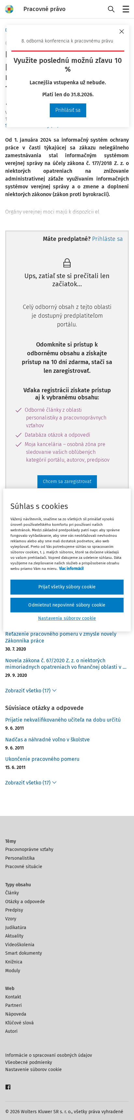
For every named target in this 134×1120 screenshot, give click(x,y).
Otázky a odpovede (25, 901)
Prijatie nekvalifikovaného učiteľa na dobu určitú (63, 720)
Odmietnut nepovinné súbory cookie (66, 605)
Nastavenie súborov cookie (33, 1069)
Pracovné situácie (23, 866)
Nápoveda (15, 1014)
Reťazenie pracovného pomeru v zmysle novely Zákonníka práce (60, 637)
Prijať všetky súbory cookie (67, 587)
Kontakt (13, 997)
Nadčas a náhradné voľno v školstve (47, 740)
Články (12, 893)
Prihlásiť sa (68, 110)
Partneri (13, 1005)
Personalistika (20, 858)
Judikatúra (15, 927)
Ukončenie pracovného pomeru (42, 759)
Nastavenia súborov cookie (67, 618)
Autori (11, 1031)
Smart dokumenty (23, 953)
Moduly (12, 970)
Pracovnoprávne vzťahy (29, 849)
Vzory (10, 919)
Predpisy (14, 910)
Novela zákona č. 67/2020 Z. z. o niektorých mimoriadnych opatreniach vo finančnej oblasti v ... (66, 663)
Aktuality (14, 936)
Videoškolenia (19, 945)
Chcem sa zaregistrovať (67, 481)
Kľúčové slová (19, 1023)
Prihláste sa (107, 238)
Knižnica (13, 962)
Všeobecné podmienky (28, 1062)
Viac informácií (71, 568)
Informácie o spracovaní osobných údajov (48, 1055)
